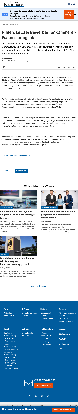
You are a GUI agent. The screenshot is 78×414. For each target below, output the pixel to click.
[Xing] (29, 396)
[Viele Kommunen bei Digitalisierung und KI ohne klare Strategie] (18, 199)
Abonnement (45, 313)
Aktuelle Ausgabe (29, 313)
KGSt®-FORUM (10, 363)
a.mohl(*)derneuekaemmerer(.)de (15, 155)
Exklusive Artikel (47, 336)
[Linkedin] (35, 396)
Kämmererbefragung (67, 313)
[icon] (28, 385)
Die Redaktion (65, 334)
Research (63, 309)
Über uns (63, 329)
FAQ (42, 321)
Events (7, 329)
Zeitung (43, 309)
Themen (4, 171)
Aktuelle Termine (11, 368)
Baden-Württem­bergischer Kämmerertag (11, 352)
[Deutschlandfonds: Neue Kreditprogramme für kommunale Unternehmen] (59, 199)
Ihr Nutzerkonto (47, 329)
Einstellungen (45, 344)
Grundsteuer (5, 254)
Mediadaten (64, 344)
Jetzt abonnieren (42, 385)
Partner (62, 349)
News (6, 309)
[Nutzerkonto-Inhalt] (1, 219)
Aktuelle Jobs (27, 333)
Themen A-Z (9, 316)
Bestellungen (45, 341)
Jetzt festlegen (69, 14)
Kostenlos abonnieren (62, 410)
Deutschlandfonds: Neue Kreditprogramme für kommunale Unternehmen (58, 214)
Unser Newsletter (44, 379)
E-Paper (25, 309)
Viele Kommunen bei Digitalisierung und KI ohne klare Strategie (17, 213)
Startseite (5, 24)
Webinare (8, 366)
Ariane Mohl (8, 59)
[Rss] (48, 396)
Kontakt (62, 339)
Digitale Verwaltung (6, 207)
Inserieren (26, 336)
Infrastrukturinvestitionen (50, 207)
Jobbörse (26, 329)
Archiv (25, 316)
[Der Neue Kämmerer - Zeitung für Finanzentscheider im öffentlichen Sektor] (14, 4)
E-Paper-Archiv (46, 319)
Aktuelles (8, 313)
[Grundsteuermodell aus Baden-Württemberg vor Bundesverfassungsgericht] (18, 245)
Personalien (14, 24)
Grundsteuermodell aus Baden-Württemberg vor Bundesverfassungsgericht (17, 261)
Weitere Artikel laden (38, 286)
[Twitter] (42, 396)
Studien (62, 316)
